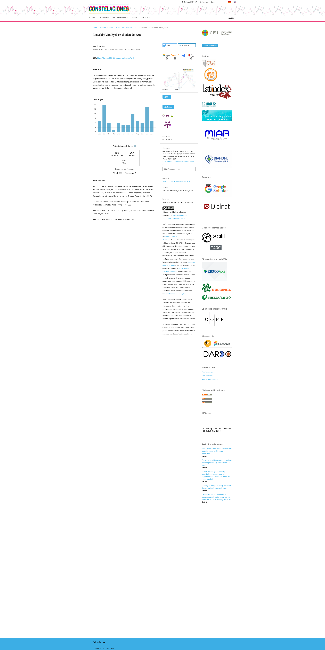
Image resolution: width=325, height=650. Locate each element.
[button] (169, 45)
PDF (167, 97)
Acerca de (146, 18)
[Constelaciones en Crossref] (217, 343)
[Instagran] (224, 2)
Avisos (134, 18)
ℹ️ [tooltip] (135, 146)
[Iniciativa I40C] (217, 247)
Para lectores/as (208, 372)
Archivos (104, 18)
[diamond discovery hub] (217, 159)
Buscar (231, 18)
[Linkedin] (219, 2)
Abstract (169, 107)
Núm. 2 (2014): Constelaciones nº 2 (122, 27)
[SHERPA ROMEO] (217, 297)
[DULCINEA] (217, 288)
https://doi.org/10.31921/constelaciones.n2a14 (115, 58)
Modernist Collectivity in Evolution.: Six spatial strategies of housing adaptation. (217, 451)
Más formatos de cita (172, 169)
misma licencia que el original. (175, 294)
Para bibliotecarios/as (210, 379)
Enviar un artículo (210, 46)
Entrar (213, 2)
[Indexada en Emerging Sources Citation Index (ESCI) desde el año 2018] (211, 74)
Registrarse (204, 2)
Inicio (95, 27)
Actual (92, 18)
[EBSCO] (214, 271)
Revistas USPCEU (190, 2)
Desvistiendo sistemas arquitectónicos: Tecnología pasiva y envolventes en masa (217, 462)
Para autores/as (207, 376)
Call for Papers (119, 18)
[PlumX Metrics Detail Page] (167, 124)
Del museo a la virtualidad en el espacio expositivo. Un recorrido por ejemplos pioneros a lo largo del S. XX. (217, 497)
